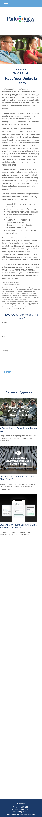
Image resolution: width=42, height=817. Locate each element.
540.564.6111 (24, 807)
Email (4, 336)
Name (4, 322)
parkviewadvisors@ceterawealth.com (21, 814)
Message (5, 350)
